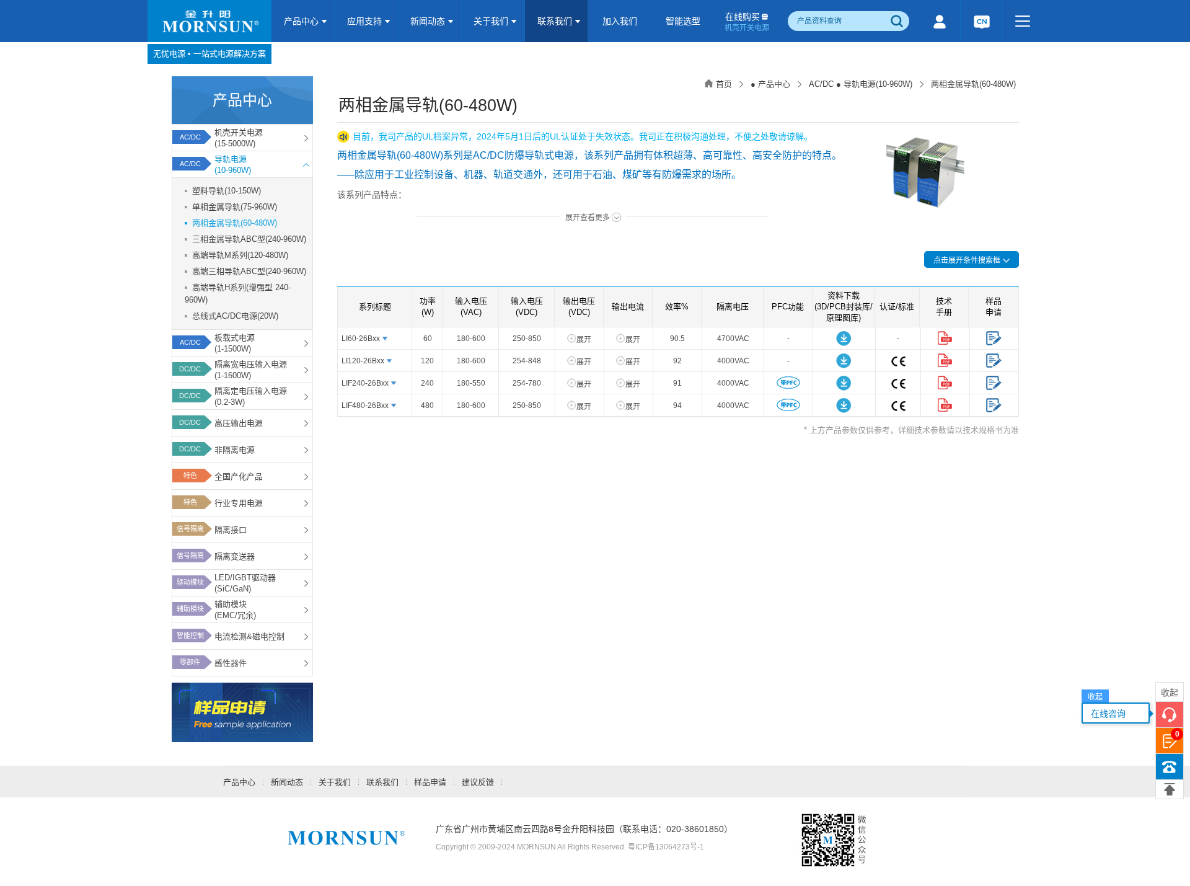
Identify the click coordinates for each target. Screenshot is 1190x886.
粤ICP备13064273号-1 (666, 847)
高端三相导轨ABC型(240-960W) (249, 271)
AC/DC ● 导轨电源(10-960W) (860, 84)
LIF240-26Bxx (365, 383)
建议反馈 (478, 782)
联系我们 (556, 21)
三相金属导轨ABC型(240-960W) (249, 239)
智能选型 (683, 21)
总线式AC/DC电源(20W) (235, 316)
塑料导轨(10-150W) (226, 190)
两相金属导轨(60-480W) (234, 223)
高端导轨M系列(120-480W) (240, 255)
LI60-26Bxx (361, 338)
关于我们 (492, 21)
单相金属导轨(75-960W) (234, 206)
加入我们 (619, 21)
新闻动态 (428, 21)
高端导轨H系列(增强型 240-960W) (238, 293)
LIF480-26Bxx (365, 405)
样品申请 (430, 782)
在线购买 (747, 22)
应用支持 (365, 21)
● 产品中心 (770, 84)
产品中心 (302, 21)
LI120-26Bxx (363, 361)
